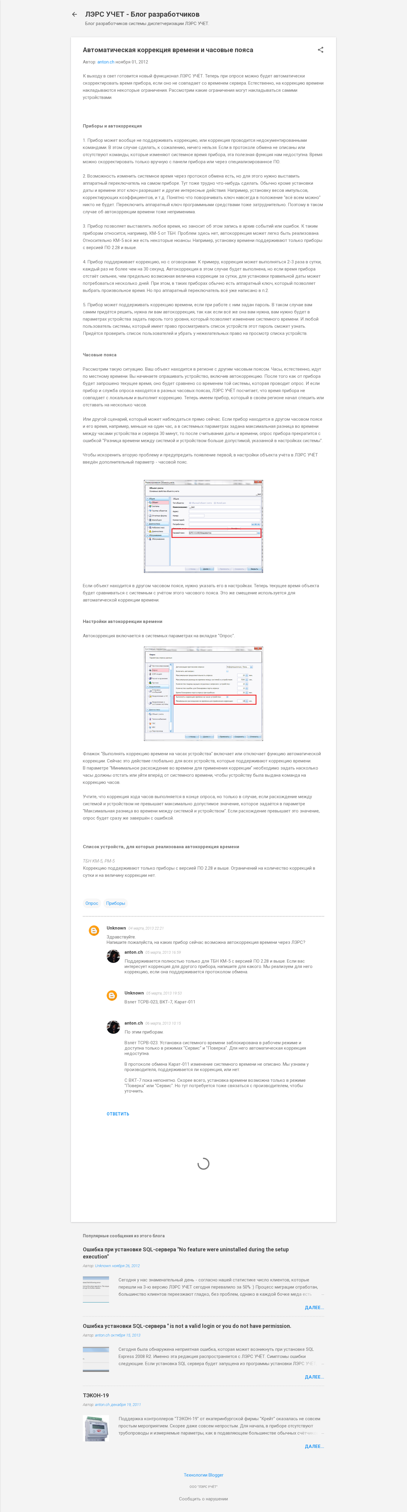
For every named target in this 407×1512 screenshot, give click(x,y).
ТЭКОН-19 (96, 1395)
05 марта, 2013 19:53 (164, 993)
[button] (320, 50)
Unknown (116, 928)
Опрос (92, 903)
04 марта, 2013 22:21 (146, 928)
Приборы (115, 903)
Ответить (118, 1114)
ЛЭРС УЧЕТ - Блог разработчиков (142, 14)
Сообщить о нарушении (203, 1499)
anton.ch (134, 952)
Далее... (314, 1307)
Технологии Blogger (203, 1475)
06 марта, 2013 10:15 (163, 1023)
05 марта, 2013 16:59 (163, 952)
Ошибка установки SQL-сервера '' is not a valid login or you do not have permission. (187, 1326)
